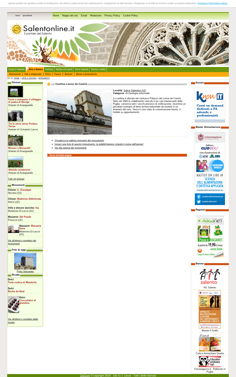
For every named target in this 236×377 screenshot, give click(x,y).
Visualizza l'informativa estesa (212, 3)
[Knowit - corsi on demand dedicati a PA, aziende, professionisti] (210, 121)
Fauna (57, 74)
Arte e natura (29, 78)
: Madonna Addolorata (24, 199)
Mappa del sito (70, 15)
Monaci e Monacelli (19, 148)
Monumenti (14, 74)
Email (84, 15)
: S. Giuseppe (19, 190)
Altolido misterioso (19, 170)
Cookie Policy (130, 15)
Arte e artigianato (32, 74)
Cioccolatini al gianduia (27, 301)
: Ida (23, 208)
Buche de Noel (16, 291)
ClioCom (85, 375)
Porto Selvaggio (25, 271)
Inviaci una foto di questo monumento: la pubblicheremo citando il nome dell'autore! (99, 144)
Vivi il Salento (81, 69)
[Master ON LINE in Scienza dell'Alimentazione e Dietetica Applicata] (210, 204)
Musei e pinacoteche (86, 74)
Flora (48, 74)
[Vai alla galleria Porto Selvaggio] (25, 268)
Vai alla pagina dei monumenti (70, 147)
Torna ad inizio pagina (60, 155)
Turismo (49, 69)
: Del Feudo (19, 217)
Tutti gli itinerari (16, 179)
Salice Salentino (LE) (135, 90)
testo (17, 15)
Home (56, 15)
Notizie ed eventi (64, 69)
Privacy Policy (112, 15)
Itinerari (68, 74)
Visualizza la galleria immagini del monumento (79, 140)
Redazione (95, 15)
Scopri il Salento (16, 69)
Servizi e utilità (98, 69)
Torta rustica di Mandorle (22, 282)
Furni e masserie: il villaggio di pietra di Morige (24, 100)
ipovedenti (27, 15)
